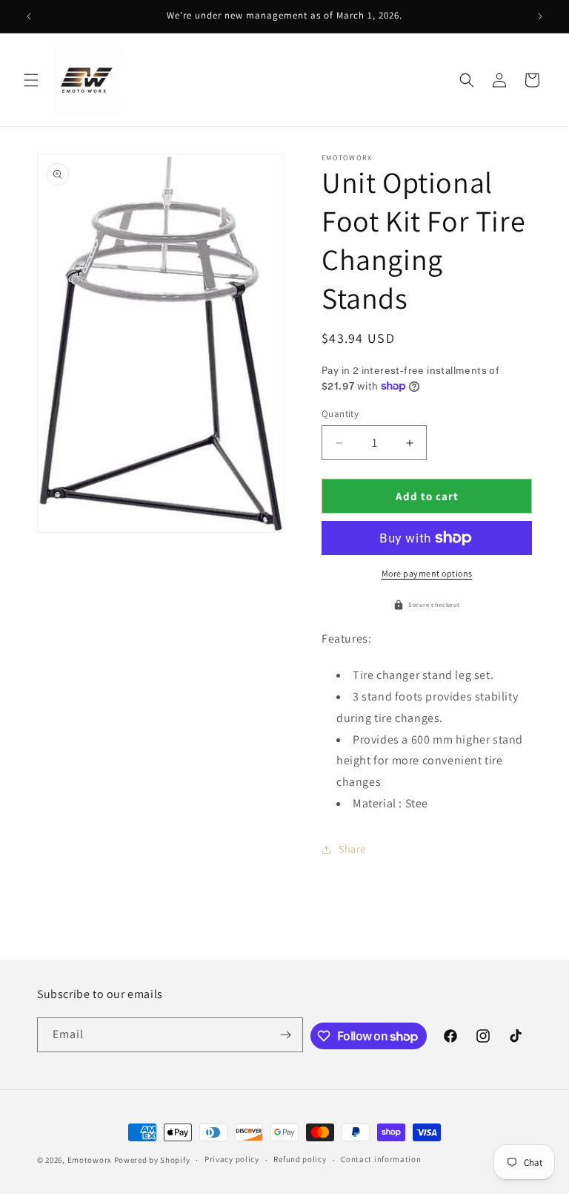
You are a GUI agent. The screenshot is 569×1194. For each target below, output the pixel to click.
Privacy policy (231, 1159)
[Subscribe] (286, 1034)
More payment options (427, 573)
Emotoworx (89, 1160)
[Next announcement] (540, 16)
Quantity (340, 413)
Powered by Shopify (152, 1160)
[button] (31, 80)
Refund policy (299, 1159)
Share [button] (352, 849)
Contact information (381, 1159)
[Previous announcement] (29, 16)
